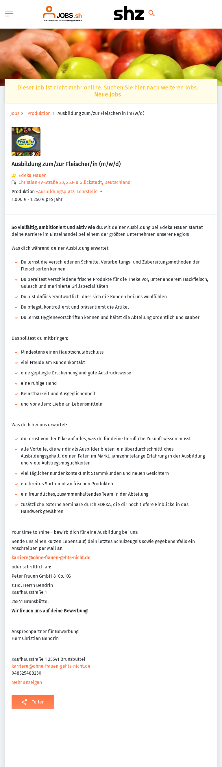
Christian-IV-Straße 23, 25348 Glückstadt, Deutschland (74, 182)
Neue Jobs (107, 94)
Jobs (14, 113)
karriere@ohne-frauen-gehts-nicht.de (51, 557)
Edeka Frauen (32, 175)
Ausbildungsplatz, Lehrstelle (68, 191)
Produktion (39, 113)
